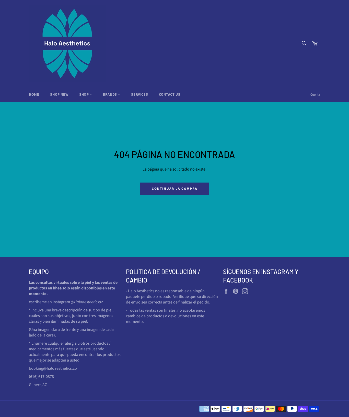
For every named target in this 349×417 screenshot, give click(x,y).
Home (34, 94)
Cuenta (315, 94)
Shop (84, 94)
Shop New (59, 94)
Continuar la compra (174, 188)
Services (139, 94)
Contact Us (169, 94)
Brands (110, 94)
